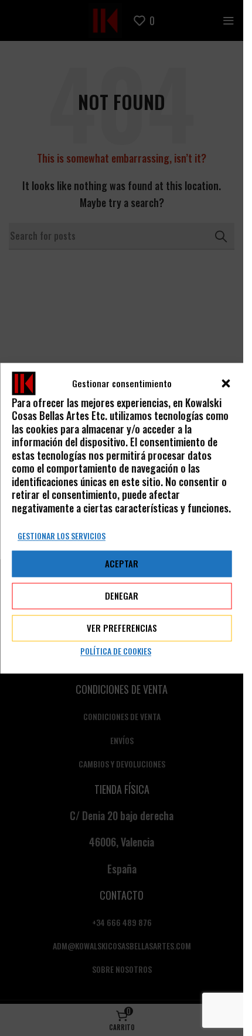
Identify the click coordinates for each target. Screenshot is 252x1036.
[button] (225, 383)
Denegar (121, 596)
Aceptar (121, 563)
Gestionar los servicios (61, 535)
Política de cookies (115, 651)
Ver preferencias (122, 628)
